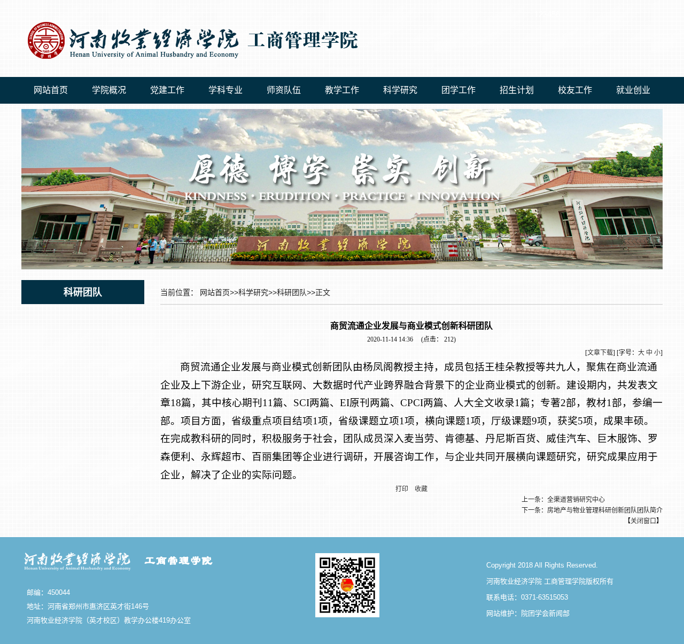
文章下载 (600, 352)
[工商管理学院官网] (190, 62)
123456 (547, 14)
